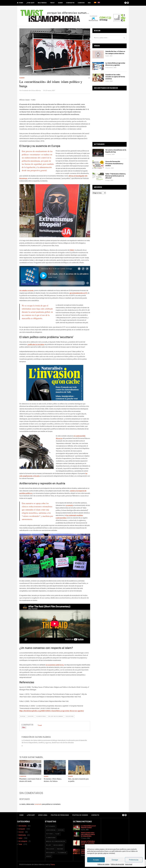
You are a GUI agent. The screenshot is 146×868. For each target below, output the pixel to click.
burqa (22, 716)
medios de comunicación (55, 841)
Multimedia (42, 3)
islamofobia (41, 716)
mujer (48, 845)
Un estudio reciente (26, 290)
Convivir (81, 3)
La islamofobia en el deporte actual (88, 826)
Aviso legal (128, 864)
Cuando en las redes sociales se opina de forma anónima (115, 77)
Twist (52, 3)
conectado (38, 804)
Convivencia (50, 830)
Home (21, 3)
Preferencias (133, 860)
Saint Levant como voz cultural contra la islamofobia (88, 834)
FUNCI (72, 250)
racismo (60, 849)
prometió (69, 505)
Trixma (52, 864)
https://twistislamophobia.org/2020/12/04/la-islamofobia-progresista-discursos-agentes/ (51, 711)
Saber (60, 3)
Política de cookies (104, 864)
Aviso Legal (42, 815)
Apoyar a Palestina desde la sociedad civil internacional (88, 842)
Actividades (22, 826)
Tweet (40, 725)
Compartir (70, 3)
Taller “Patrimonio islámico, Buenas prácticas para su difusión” (115, 176)
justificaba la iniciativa (36, 344)
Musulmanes (58, 845)
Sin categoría (22, 841)
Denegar (115, 860)
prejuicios (50, 849)
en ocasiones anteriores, (55, 665)
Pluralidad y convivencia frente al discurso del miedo (30, 780)
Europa (30, 716)
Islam (57, 834)
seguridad (70, 716)
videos (48, 856)
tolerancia (61, 852)
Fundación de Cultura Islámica (31, 90)
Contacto (95, 815)
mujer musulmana (55, 716)
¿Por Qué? (30, 3)
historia (49, 834)
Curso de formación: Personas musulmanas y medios (114, 163)
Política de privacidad (117, 864)
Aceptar (96, 860)
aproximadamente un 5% (78, 293)
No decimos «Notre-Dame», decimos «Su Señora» (53, 780)
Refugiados (50, 852)
